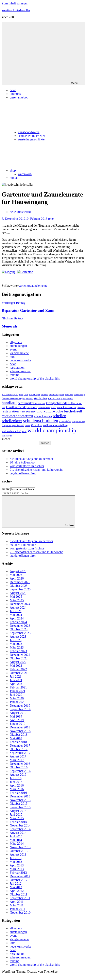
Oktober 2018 (19, 734)
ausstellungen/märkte (31, 139)
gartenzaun (54, 398)
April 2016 (17, 785)
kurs (12, 356)
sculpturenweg (78, 421)
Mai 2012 (16, 887)
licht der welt (44, 407)
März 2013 (17, 869)
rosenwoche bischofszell (17, 416)
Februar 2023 (18, 651)
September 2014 (20, 829)
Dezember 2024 (20, 604)
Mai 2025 (16, 596)
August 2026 (18, 571)
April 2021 (17, 683)
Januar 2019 (17, 723)
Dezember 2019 (20, 705)
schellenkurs (12, 420)
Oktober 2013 (19, 851)
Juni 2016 (16, 782)
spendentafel (18, 425)
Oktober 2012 (19, 880)
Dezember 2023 (20, 625)
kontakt (14, 177)
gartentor (24, 285)
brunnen (69, 394)
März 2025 (17, 600)
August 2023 (18, 636)
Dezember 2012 (20, 876)
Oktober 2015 (19, 803)
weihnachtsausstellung (55, 425)
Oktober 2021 (19, 673)
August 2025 (18, 593)
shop (13, 170)
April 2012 (17, 890)
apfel (15, 394)
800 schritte (7, 394)
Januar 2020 (17, 702)
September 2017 (20, 752)
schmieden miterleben (32, 135)
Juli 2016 (15, 778)
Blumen (44, 394)
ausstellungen (18, 345)
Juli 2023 (15, 640)
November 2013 (20, 847)
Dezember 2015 (20, 796)
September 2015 (20, 807)
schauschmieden (20, 371)
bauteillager (34, 394)
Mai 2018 (16, 738)
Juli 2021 (15, 676)
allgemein (16, 342)
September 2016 (20, 771)
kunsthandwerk (16, 407)
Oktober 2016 (19, 767)
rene (51, 218)
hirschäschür (39, 403)
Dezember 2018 (20, 727)
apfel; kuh (23, 394)
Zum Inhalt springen (15, 3)
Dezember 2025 (20, 582)
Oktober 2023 (19, 629)
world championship (51, 430)
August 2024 (18, 607)
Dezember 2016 (20, 763)
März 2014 (17, 843)
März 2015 (17, 818)
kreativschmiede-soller (16, 10)
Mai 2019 (16, 716)
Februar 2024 (18, 622)
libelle (34, 407)
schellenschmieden (40, 420)
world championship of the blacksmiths (35, 378)
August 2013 (18, 854)
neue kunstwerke (20, 211)
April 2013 (17, 865)
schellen (59, 415)
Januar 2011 (17, 909)
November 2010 (20, 912)
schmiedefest (65, 421)
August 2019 (18, 713)
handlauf (9, 402)
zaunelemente (38, 285)
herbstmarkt (25, 403)
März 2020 (17, 698)
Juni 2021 (16, 680)
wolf (24, 431)
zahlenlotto (7, 436)
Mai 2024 (16, 614)
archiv (6, 489)
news (13, 90)
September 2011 (20, 898)
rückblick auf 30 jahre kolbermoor (31, 458)
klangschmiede (19, 353)
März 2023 (17, 647)
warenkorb (25, 174)
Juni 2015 (16, 814)
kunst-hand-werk (28, 132)
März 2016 (17, 789)
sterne (27, 425)
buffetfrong (79, 394)
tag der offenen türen (23, 473)
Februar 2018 (18, 742)
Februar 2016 (18, 792)
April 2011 (16, 901)
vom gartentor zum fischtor (27, 466)
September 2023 (20, 633)
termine (14, 375)
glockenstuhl (67, 399)
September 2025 (20, 589)
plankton (81, 407)
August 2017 (18, 756)
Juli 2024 (15, 611)
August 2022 (18, 662)
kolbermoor (75, 403)
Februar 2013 (18, 872)
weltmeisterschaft (11, 431)
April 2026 (17, 578)
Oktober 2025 (19, 585)
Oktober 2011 (18, 894)
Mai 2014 (16, 840)
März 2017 (17, 760)
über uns (15, 93)
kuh (3, 407)
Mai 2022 (16, 665)
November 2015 (20, 800)
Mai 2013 (16, 861)
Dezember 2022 (20, 654)
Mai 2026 (16, 574)
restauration (17, 367)
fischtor (29, 399)
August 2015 (18, 811)
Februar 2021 (18, 687)
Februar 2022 (18, 669)
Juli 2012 (15, 883)
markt (53, 407)
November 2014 (20, 825)
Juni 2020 (16, 694)
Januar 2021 (17, 691)
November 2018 (20, 731)
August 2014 (18, 832)
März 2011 (16, 905)
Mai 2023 (16, 643)
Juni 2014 (16, 836)
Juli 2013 (15, 858)
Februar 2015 (18, 821)
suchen (6, 439)
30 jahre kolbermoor (23, 462)
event (13, 349)
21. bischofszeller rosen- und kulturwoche (36, 469)
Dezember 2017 (20, 745)
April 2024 (17, 618)
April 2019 (17, 720)
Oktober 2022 (19, 658)
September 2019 (20, 709)
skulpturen (7, 425)
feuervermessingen (13, 398)
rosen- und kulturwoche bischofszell (54, 411)
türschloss (36, 425)
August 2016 (18, 774)
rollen (22, 412)
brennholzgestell (56, 394)
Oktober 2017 (19, 749)
